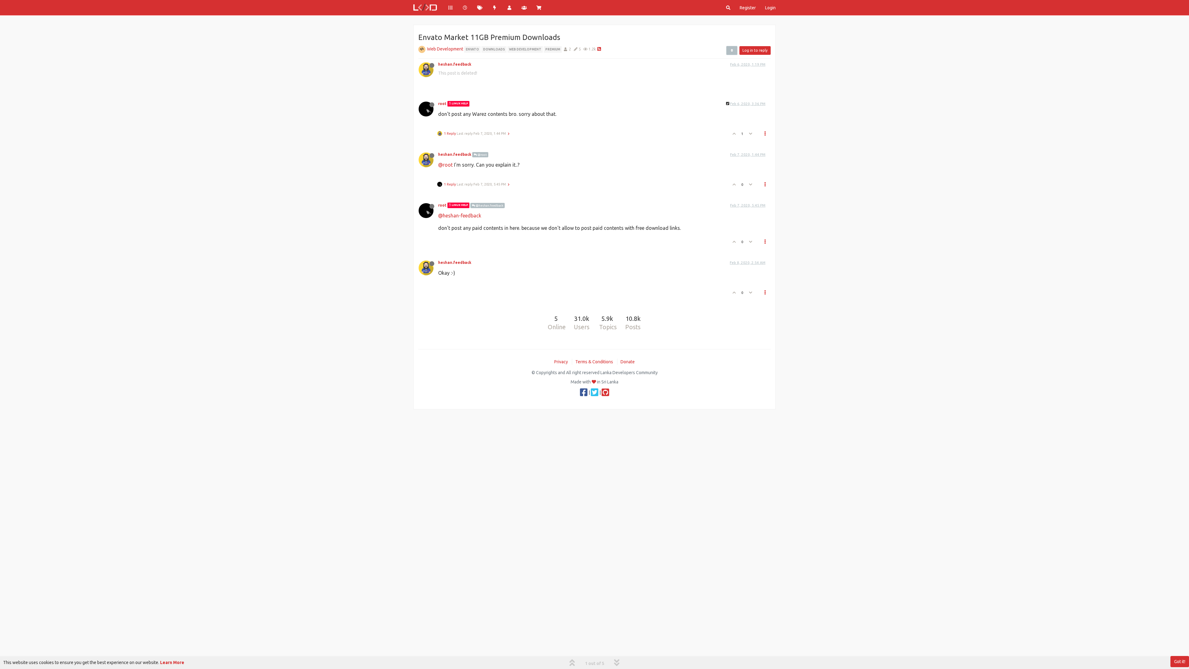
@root (482, 154)
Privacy (561, 361)
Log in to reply (755, 50)
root (442, 104)
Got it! (1179, 661)
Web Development (445, 48)
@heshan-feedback (459, 215)
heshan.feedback (454, 64)
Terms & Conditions (594, 361)
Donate (628, 361)
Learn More (172, 662)
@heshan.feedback (489, 205)
